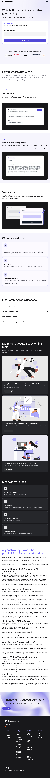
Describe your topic (9, 30)
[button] (46, 1)
